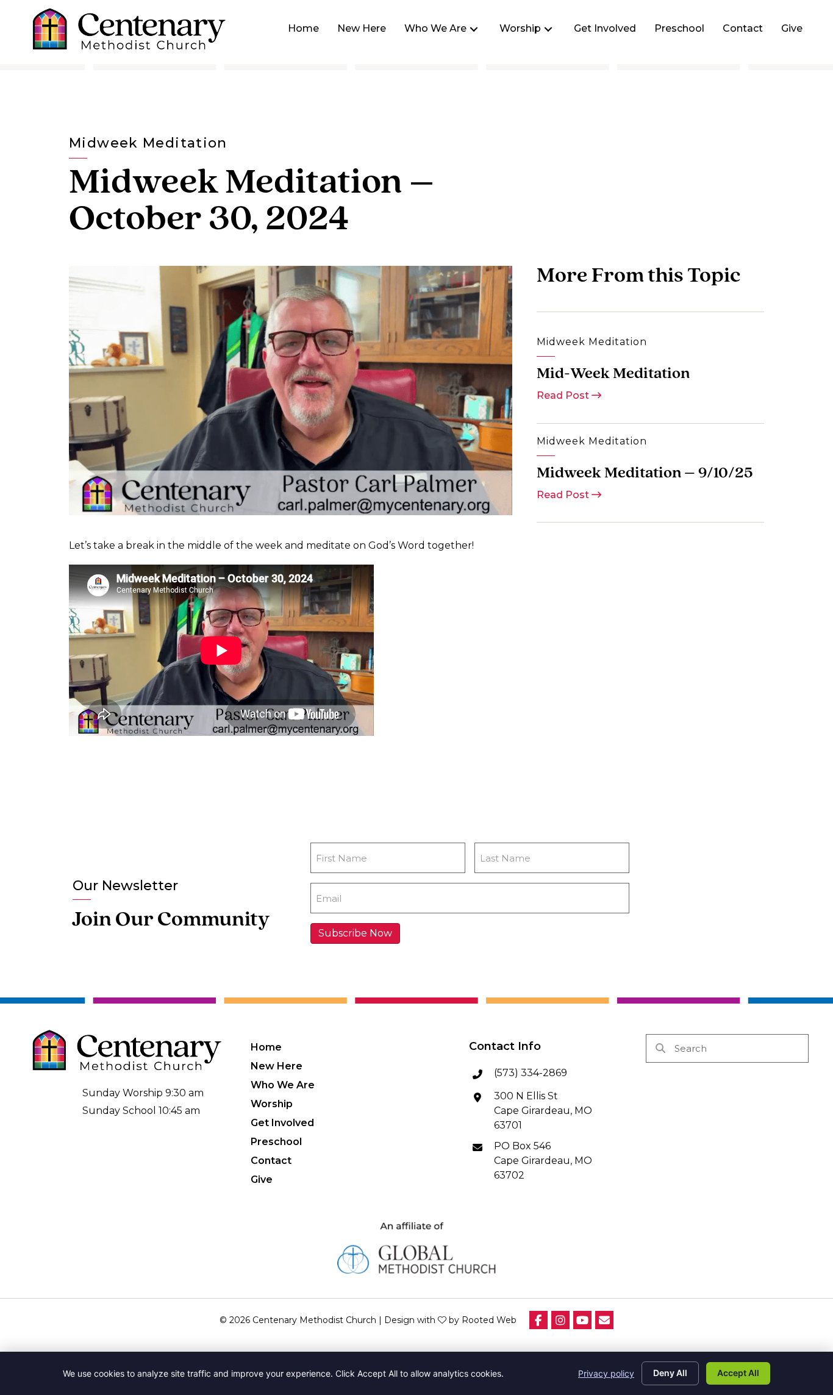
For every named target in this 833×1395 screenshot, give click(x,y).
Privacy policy (606, 1373)
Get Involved (282, 1122)
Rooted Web (489, 1320)
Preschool (276, 1141)
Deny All (670, 1373)
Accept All (738, 1373)
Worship (272, 1103)
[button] (474, 29)
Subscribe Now (355, 933)
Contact (271, 1160)
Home (266, 1046)
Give (262, 1179)
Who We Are (283, 1084)
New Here (276, 1065)
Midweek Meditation (148, 143)
